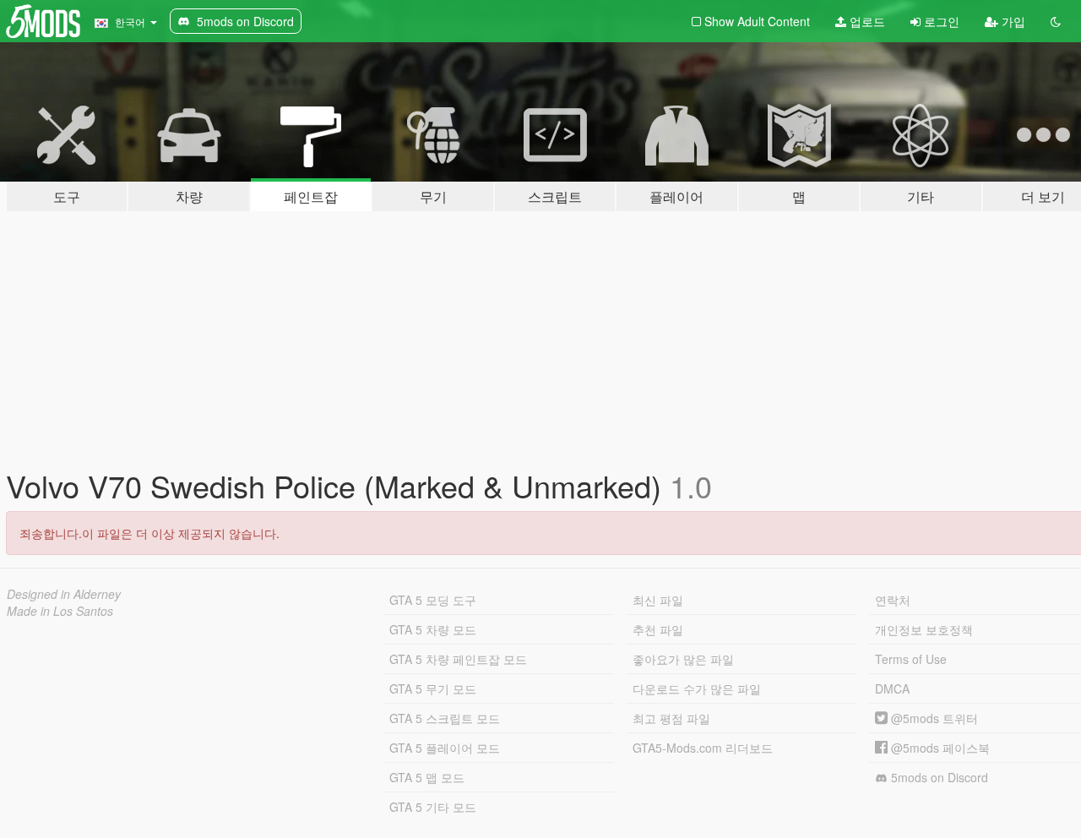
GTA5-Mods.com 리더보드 (703, 747)
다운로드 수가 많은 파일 (697, 688)
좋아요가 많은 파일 (683, 658)
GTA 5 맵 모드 (426, 777)
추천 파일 (658, 629)
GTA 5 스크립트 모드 (444, 718)
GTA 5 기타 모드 (432, 806)
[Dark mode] (1055, 21)
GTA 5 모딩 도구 (432, 599)
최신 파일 (658, 599)
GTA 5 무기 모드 (432, 688)
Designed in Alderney (64, 593)
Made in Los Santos (60, 610)
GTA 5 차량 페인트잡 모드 (458, 658)
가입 (1011, 21)
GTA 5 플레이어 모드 (444, 747)
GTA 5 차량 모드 (432, 629)
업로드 (865, 21)
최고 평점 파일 (671, 718)
